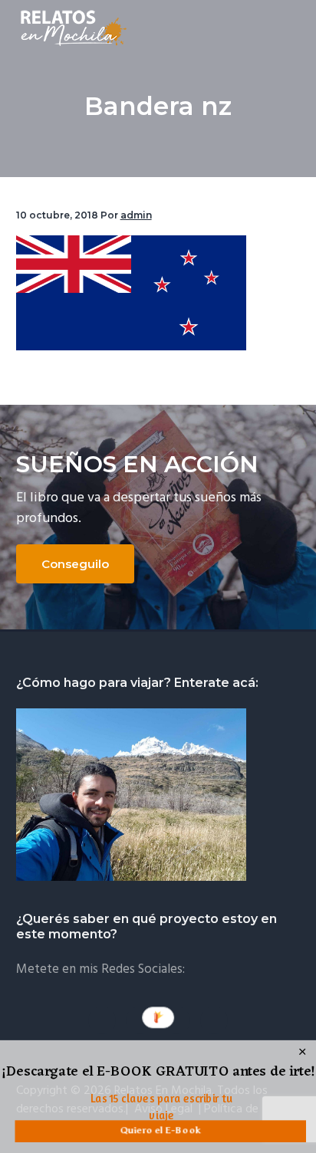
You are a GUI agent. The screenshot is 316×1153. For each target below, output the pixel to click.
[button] (158, 1073)
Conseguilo (75, 564)
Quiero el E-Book (160, 1130)
